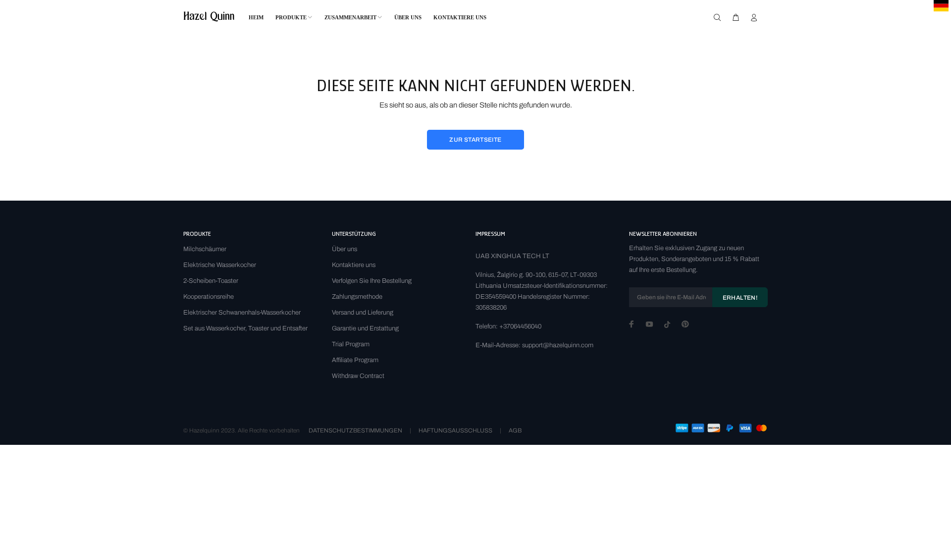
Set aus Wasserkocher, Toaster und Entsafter (245, 328)
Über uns (344, 249)
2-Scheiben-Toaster (210, 280)
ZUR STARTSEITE (475, 139)
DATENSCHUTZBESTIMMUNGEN (355, 430)
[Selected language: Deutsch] (941, 5)
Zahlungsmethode (357, 296)
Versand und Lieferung (362, 312)
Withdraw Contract (358, 376)
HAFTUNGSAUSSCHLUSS (455, 430)
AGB (515, 430)
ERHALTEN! (740, 297)
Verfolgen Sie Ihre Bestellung (372, 280)
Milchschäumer (204, 249)
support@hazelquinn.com (557, 345)
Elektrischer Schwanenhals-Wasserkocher (242, 312)
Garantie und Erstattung (365, 328)
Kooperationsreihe (208, 296)
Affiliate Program (355, 360)
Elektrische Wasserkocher (219, 265)
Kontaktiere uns (353, 265)
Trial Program (351, 344)
